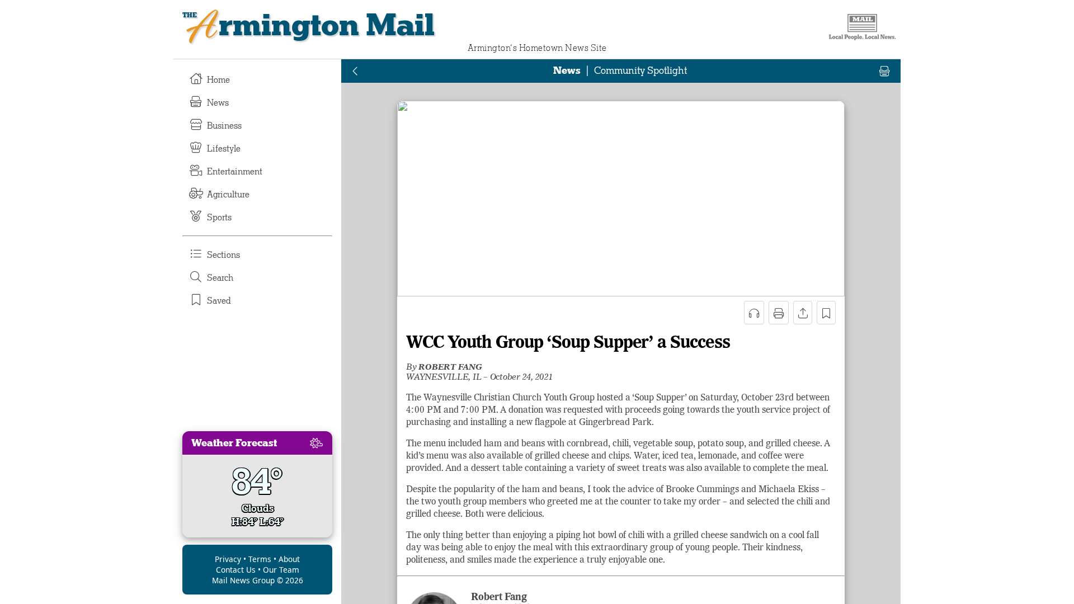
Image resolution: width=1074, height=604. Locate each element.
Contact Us (236, 569)
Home (218, 80)
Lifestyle (224, 148)
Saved (219, 300)
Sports (219, 217)
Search (220, 278)
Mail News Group (243, 580)
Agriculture (228, 194)
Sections (223, 255)
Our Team (281, 569)
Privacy (228, 559)
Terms (259, 559)
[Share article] (802, 312)
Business (224, 125)
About (289, 559)
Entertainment (234, 171)
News (218, 102)
